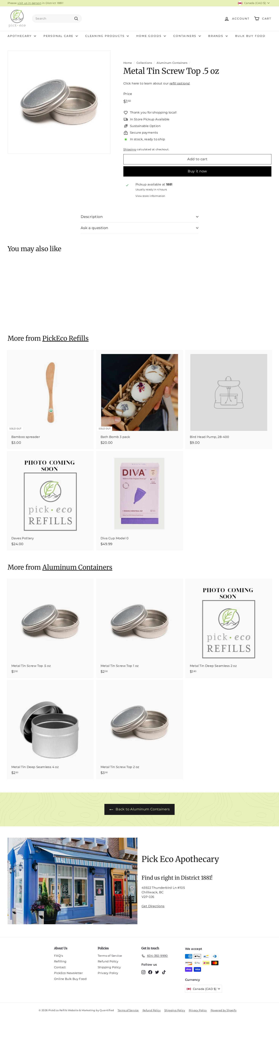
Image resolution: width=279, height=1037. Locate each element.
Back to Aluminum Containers (143, 809)
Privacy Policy (108, 973)
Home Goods (149, 36)
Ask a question (94, 228)
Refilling (60, 961)
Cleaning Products (105, 36)
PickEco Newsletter (68, 973)
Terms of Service (110, 955)
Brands (216, 36)
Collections (144, 62)
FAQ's (58, 955)
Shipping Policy (109, 967)
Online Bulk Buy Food (70, 979)
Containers (185, 36)
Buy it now (197, 171)
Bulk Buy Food (250, 36)
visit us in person (29, 3)
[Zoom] (59, 102)
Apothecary (20, 36)
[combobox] (57, 19)
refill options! (179, 83)
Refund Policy (108, 961)
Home (127, 62)
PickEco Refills (65, 338)
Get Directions (153, 906)
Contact (60, 967)
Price (127, 94)
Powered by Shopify (223, 1010)
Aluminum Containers (172, 62)
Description (92, 216)
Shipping (129, 149)
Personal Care (59, 36)
